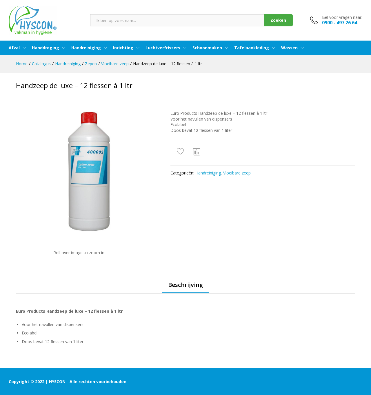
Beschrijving (185, 285)
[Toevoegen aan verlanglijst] (181, 151)
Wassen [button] (289, 48)
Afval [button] (14, 48)
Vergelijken (197, 151)
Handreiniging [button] (86, 48)
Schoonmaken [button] (207, 48)
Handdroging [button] (45, 48)
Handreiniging (208, 173)
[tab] (185, 287)
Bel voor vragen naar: (342, 17)
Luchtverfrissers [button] (163, 48)
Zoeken (278, 20)
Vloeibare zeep (237, 173)
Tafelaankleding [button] (251, 48)
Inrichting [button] (123, 48)
